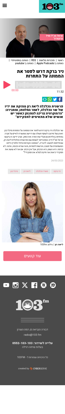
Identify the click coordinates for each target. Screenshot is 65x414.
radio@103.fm (32, 334)
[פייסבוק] (59, 99)
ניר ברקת (57, 171)
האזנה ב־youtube (24, 63)
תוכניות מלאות (47, 60)
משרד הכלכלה (42, 171)
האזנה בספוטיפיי (19, 60)
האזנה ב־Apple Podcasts (50, 63)
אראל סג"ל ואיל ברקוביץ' (54, 37)
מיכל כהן (14, 171)
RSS (33, 60)
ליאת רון (27, 171)
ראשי (60, 60)
